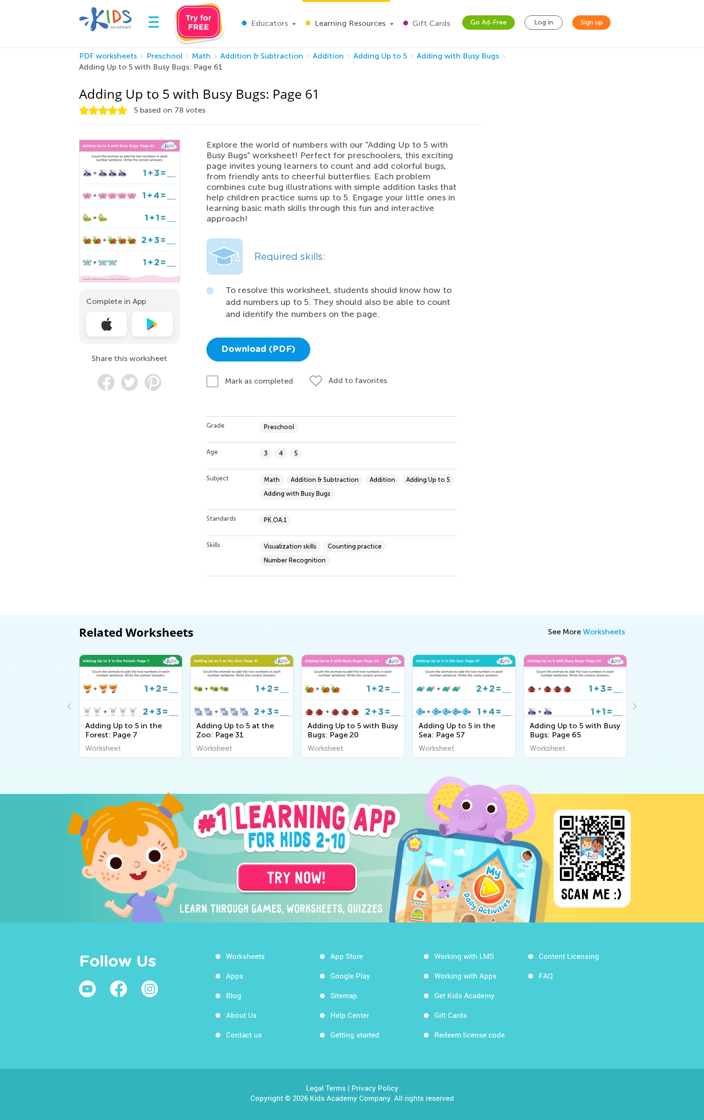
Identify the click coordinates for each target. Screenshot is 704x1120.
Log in (543, 22)
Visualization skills (290, 546)
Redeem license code (469, 1034)
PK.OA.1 (275, 520)
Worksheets (604, 631)
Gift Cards (430, 23)
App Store (346, 956)
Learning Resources (349, 23)
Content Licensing (569, 956)
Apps (234, 975)
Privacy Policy (375, 1088)
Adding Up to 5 (380, 55)
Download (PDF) (258, 349)
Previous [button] (70, 706)
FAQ (546, 975)
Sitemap (343, 995)
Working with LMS (464, 956)
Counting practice (355, 546)
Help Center (349, 1015)
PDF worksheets (108, 55)
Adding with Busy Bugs (458, 55)
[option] (130, 706)
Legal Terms (326, 1088)
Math (201, 55)
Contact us (244, 1034)
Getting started (354, 1034)
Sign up (591, 22)
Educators (268, 23)
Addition (328, 55)
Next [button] (633, 706)
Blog (233, 995)
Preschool (164, 55)
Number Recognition (295, 560)
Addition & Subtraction (261, 55)
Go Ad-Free (488, 22)
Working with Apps (465, 975)
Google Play (350, 975)
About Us (241, 1015)
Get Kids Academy (464, 995)
